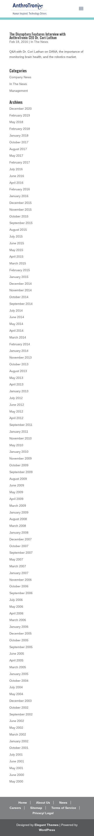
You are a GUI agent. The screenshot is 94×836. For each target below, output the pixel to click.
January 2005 (18, 674)
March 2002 (17, 734)
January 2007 (18, 573)
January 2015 (18, 277)
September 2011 (20, 425)
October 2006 (18, 586)
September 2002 (21, 714)
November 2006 (20, 579)
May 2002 (16, 727)
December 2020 (20, 108)
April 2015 (16, 256)
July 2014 (16, 310)
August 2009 (18, 478)
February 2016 (19, 189)
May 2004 (16, 694)
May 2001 (16, 768)
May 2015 (16, 250)
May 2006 (16, 606)
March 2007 (17, 566)
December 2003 (20, 700)
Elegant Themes (47, 825)
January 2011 (18, 431)
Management (18, 90)
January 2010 (18, 451)
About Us (43, 802)
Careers (15, 808)
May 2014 (16, 324)
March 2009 (17, 505)
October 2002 (18, 707)
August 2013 (18, 371)
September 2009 (21, 472)
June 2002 (16, 721)
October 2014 (18, 297)
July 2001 (16, 754)
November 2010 (20, 438)
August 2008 (18, 519)
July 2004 (16, 687)
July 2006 (16, 600)
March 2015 (17, 263)
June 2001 (16, 761)
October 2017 (18, 142)
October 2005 (18, 640)
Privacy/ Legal (43, 813)
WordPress (47, 830)
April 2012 (16, 418)
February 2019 (19, 115)
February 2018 (19, 128)
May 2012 (16, 411)
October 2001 (18, 747)
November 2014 (20, 290)
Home (22, 802)
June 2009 (16, 485)
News (63, 802)
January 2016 (18, 196)
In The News (39, 41)
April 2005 (16, 660)
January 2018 (18, 135)
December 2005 (20, 633)
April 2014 (16, 330)
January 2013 (18, 391)
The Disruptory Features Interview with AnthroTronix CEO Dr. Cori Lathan (37, 35)
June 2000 (16, 775)
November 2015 (20, 209)
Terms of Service (63, 808)
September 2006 (21, 593)
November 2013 (20, 357)
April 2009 (16, 499)
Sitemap (36, 808)
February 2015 (19, 270)
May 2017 (16, 155)
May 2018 (16, 122)
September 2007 (21, 552)
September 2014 (21, 303)
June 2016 (16, 176)
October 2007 (18, 546)
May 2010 (16, 445)
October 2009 (18, 465)
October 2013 (18, 364)
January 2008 (18, 532)
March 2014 (17, 337)
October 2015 (18, 216)
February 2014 (19, 344)
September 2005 (21, 647)
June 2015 (16, 243)
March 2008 (17, 525)
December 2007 (20, 539)
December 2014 (20, 283)
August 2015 (18, 229)
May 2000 (16, 781)
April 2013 (16, 384)
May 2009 (16, 492)
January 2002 (18, 741)
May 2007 (16, 559)
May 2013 (16, 378)
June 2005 (16, 653)
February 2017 (19, 162)
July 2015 (16, 236)
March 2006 (17, 620)
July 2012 (16, 398)
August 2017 (18, 149)
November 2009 (20, 458)
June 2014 (16, 317)
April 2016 (16, 182)
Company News (20, 77)
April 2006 (16, 613)
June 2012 (16, 404)
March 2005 (17, 667)
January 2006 (18, 626)
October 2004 (18, 680)
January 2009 (18, 512)
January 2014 (18, 350)
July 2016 (16, 169)
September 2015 (21, 223)
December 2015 (20, 203)
